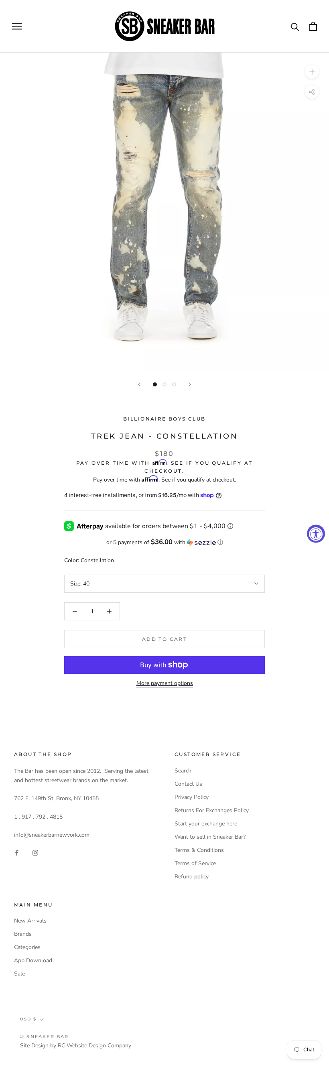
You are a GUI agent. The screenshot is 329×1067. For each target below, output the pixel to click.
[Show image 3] (174, 384)
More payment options (164, 683)
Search (183, 770)
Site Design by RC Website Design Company (75, 1045)
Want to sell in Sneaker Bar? (210, 837)
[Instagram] (35, 852)
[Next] (190, 384)
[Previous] (139, 384)
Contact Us (188, 784)
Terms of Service (195, 863)
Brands (23, 934)
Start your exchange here (206, 823)
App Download (33, 960)
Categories (27, 947)
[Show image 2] (164, 384)
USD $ (28, 1019)
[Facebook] (17, 852)
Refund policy (192, 876)
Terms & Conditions (199, 850)
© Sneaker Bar (44, 1036)
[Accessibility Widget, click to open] (316, 533)
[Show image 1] (155, 384)
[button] (164, 542)
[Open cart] (313, 26)
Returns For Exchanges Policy (212, 810)
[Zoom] (312, 72)
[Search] (295, 26)
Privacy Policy (192, 797)
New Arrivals (30, 921)
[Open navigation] (17, 26)
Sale (19, 974)
